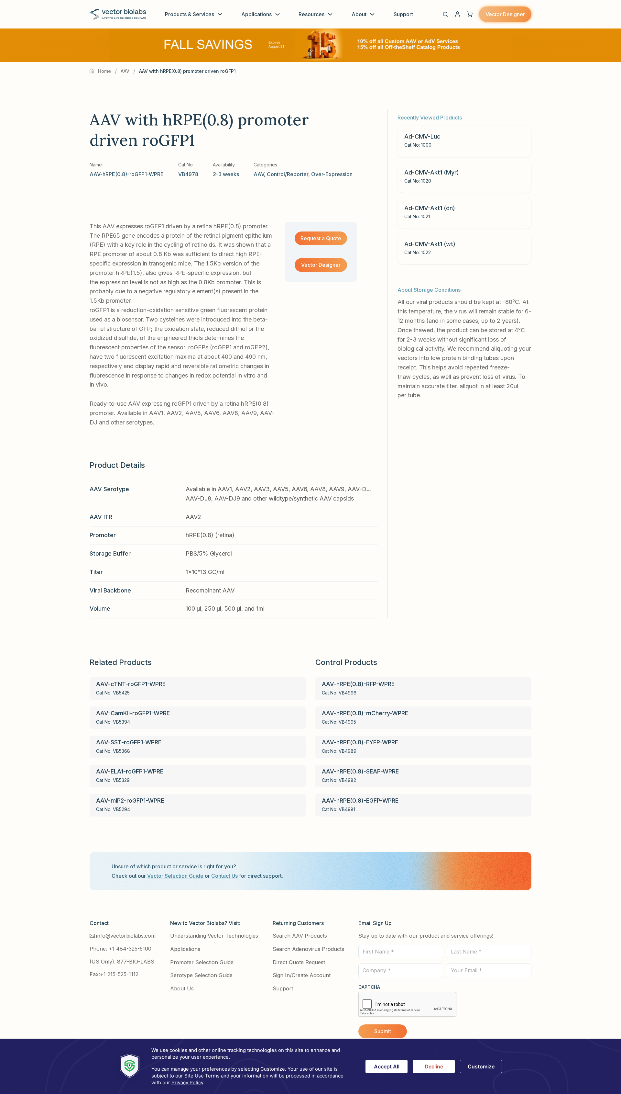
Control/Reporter (287, 174)
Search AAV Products (300, 935)
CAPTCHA (369, 987)
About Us (182, 988)
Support (403, 14)
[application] (310, 1066)
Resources (311, 14)
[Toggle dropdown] (220, 14)
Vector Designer (505, 14)
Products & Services (189, 14)
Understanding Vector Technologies (214, 935)
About (359, 14)
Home (104, 71)
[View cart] (470, 14)
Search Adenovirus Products (308, 949)
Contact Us (224, 876)
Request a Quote (320, 238)
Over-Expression (332, 174)
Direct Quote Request (299, 962)
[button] (445, 14)
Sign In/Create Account (302, 975)
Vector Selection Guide (175, 876)
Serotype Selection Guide (201, 975)
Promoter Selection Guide (202, 962)
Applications (256, 14)
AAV (125, 71)
